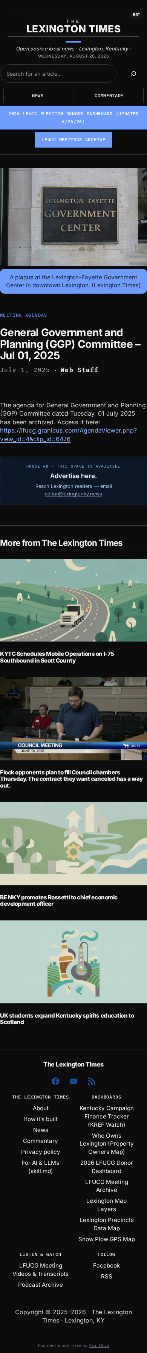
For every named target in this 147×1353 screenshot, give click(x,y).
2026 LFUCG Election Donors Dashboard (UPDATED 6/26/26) (73, 118)
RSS (106, 1276)
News (38, 95)
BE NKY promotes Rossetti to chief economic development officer (59, 900)
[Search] (133, 73)
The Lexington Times (73, 1064)
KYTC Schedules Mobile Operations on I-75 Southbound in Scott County (57, 657)
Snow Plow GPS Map (106, 1239)
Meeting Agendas (23, 315)
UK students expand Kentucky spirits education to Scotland (67, 1018)
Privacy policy (40, 1151)
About (41, 1108)
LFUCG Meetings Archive (73, 139)
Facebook (106, 1265)
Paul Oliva (99, 1345)
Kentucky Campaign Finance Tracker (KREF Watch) (107, 1116)
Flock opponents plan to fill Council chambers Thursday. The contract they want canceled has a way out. (71, 779)
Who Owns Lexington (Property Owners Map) (107, 1143)
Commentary (109, 95)
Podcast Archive (40, 1284)
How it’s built (40, 1119)
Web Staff (79, 369)
